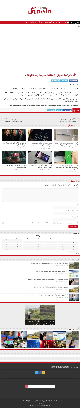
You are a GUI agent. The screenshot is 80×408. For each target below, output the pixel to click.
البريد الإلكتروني (73, 210)
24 (73, 249)
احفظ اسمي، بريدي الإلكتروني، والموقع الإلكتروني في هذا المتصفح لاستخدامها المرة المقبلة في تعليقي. (50, 222)
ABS (27, 401)
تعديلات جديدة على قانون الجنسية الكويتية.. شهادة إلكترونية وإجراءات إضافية (48, 279)
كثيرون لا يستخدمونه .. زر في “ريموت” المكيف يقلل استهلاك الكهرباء (66, 144)
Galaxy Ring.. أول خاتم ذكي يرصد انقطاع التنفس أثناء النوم (41, 166)
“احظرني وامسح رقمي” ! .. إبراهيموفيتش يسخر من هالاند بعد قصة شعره (49, 295)
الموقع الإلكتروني (73, 216)
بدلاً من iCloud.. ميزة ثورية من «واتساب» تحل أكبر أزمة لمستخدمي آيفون (67, 167)
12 (50, 244)
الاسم (76, 204)
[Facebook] (40, 372)
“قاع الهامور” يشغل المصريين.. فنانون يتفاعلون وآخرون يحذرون (51, 271)
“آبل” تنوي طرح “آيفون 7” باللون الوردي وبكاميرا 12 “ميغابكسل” (13, 120)
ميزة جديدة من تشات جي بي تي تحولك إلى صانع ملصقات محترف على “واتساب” (40, 144)
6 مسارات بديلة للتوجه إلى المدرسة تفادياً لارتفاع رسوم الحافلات (51, 287)
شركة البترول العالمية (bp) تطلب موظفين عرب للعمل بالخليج (66, 120)
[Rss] (43, 372)
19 (50, 247)
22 (17, 247)
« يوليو (77, 253)
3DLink (38, 401)
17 (73, 247)
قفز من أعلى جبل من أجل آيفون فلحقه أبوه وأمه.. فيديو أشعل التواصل (46, 22)
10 (73, 244)
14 (27, 244)
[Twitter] (36, 372)
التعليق (75, 187)
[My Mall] (40, 8)
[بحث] (26, 386)
